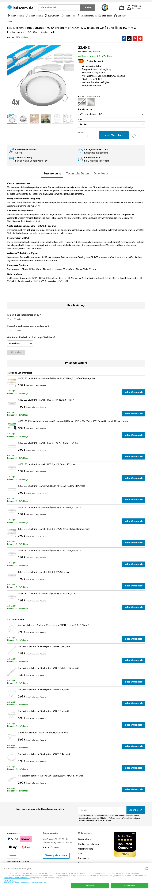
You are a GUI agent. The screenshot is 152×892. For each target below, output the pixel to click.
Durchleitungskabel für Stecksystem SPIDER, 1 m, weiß (43, 690)
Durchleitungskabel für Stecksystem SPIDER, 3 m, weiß (43, 711)
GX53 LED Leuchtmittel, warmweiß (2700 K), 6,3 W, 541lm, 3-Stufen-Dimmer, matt (56, 379)
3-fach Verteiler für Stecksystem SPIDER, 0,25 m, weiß (43, 733)
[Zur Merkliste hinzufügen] (134, 135)
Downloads (101, 173)
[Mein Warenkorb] (121, 7)
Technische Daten (77, 173)
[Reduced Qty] (81, 136)
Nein (18, 319)
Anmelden (136, 6)
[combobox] (59, 7)
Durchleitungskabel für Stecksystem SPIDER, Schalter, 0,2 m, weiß (48, 668)
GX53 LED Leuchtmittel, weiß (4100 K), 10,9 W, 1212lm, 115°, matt (48, 443)
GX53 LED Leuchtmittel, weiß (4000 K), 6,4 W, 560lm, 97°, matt (47, 465)
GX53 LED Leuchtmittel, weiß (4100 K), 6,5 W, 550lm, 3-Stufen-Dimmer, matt (54, 529)
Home (9, 21)
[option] (82, 102)
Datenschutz (84, 839)
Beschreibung (52, 173)
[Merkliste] (114, 7)
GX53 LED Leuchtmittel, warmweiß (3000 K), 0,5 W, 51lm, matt (47, 594)
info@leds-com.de (114, 818)
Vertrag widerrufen (56, 855)
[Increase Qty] (93, 136)
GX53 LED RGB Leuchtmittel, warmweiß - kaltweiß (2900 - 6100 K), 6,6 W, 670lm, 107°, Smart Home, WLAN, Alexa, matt (73, 421)
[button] (23, 119)
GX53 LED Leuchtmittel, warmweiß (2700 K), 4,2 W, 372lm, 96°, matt (49, 551)
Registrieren (137, 8)
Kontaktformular (51, 847)
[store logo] (20, 7)
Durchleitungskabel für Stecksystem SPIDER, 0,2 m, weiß (44, 647)
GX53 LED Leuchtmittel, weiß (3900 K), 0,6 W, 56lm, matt (44, 572)
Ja (10, 319)
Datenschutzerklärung (102, 820)
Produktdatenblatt (95, 61)
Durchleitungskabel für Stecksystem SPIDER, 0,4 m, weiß (44, 754)
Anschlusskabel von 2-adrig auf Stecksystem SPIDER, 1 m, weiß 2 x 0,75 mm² (53, 625)
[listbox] (111, 102)
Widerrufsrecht (85, 849)
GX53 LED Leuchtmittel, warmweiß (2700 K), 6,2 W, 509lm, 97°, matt (49, 508)
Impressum (83, 858)
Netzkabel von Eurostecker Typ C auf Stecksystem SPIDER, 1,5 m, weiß (50, 776)
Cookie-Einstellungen (88, 844)
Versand (96, 52)
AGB (80, 854)
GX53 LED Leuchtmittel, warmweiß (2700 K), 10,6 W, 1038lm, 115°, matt (51, 486)
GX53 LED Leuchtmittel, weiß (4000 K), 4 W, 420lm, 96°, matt (46, 400)
